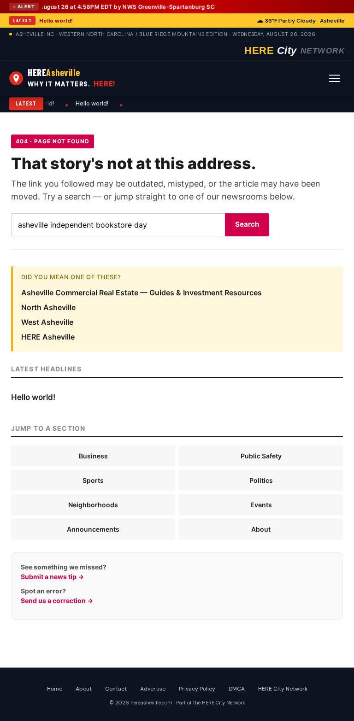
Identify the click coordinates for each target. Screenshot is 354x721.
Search (247, 224)
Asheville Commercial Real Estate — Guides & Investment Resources (141, 292)
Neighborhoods (93, 505)
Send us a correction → (57, 600)
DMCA (237, 688)
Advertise (152, 688)
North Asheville (48, 307)
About (261, 529)
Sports (93, 480)
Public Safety (261, 456)
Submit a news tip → (52, 576)
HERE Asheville (48, 336)
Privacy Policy (197, 688)
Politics (261, 480)
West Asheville (47, 322)
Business (93, 456)
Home (54, 688)
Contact (116, 688)
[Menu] (334, 78)
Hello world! (56, 20)
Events (261, 505)
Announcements (93, 529)
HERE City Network (282, 688)
